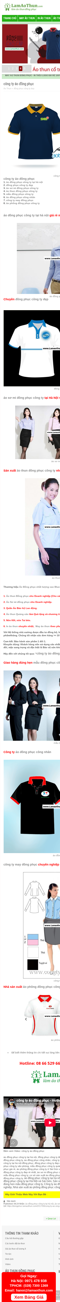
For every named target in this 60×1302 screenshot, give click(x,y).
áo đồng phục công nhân (20, 197)
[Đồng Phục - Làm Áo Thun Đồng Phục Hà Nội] (22, 7)
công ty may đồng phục (19, 200)
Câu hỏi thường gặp (14, 1238)
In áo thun (12, 626)
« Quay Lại (51, 1218)
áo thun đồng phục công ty (22, 191)
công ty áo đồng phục (19, 178)
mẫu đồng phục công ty (20, 194)
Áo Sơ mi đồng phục (18, 602)
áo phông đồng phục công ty (23, 203)
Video (7, 1264)
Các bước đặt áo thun (15, 1243)
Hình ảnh (9, 1259)
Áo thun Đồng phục (17, 596)
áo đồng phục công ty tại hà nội (24, 182)
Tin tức (8, 1254)
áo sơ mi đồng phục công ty (22, 188)
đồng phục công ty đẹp (19, 185)
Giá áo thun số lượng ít (15, 1249)
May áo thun (43, 626)
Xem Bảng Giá (28, 1297)
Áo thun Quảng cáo (17, 614)
